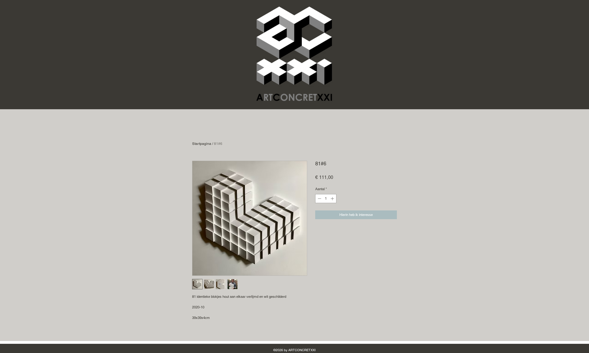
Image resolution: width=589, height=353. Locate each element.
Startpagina (201, 143)
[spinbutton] (326, 198)
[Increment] (333, 198)
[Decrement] (319, 198)
